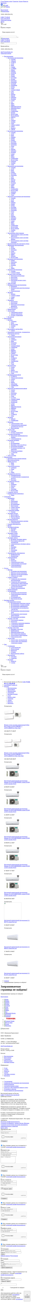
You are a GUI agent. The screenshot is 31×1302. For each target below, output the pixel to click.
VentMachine (14, 361)
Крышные (14, 286)
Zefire (12, 499)
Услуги (6, 568)
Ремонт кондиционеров (18, 588)
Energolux (14, 82)
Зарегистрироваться (6, 1267)
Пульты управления (17, 315)
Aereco (13, 338)
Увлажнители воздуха (14, 473)
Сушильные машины (17, 626)
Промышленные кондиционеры (17, 285)
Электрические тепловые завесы (20, 544)
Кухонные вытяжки (13, 440)
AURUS (13, 62)
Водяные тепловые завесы (19, 539)
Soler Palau (14, 384)
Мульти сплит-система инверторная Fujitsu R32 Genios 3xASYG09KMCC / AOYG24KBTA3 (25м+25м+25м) (16, 754)
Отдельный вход (16, 597)
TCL (12, 119)
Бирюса (13, 128)
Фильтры (10, 417)
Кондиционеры (8, 56)
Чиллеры (10, 292)
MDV (12, 103)
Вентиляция (7, 318)
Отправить (4, 1141)
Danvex (13, 486)
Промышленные (16, 475)
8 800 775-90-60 (5, 17)
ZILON (13, 530)
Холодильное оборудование (16, 233)
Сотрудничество (16, 647)
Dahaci (13, 70)
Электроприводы (16, 438)
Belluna (13, 294)
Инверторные (12, 309)
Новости (25, 1)
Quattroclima (14, 111)
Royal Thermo (15, 115)
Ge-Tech (13, 344)
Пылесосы (14, 621)
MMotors (13, 352)
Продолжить (4, 996)
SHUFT (13, 117)
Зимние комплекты (16, 314)
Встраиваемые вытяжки (18, 617)
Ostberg (13, 353)
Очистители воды (16, 637)
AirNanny (14, 321)
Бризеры (10, 320)
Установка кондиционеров (19, 571)
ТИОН (13, 129)
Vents (12, 373)
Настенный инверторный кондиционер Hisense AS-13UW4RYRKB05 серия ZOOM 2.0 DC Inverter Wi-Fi (17, 838)
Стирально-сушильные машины (20, 623)
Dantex (13, 76)
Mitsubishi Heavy (16, 108)
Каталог (6, 686)
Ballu (12, 65)
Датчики (13, 431)
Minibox (13, 350)
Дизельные (14, 534)
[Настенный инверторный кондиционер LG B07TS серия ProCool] (12, 919)
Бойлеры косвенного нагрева (19, 521)
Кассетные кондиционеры (15, 131)
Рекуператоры (12, 365)
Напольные (14, 501)
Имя (2, 1260)
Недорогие (11, 317)
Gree (12, 91)
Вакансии (14, 650)
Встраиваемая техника (14, 601)
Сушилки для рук (13, 492)
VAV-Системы (12, 455)
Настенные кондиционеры (15, 58)
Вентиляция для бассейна (15, 329)
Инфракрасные (15, 554)
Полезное (10, 659)
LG (12, 102)
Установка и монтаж (10, 1089)
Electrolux (14, 80)
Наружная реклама (16, 598)
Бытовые (13, 480)
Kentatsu (13, 99)
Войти (8, 7)
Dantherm (13, 484)
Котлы (9, 525)
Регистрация (4, 10)
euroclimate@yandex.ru (10, 685)
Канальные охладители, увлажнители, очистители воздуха (19, 332)
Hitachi (13, 96)
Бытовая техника (9, 600)
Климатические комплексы (16, 493)
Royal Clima (14, 114)
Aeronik (13, 59)
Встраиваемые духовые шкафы (20, 605)
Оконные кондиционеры (15, 269)
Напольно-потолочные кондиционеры (19, 196)
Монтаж (10, 569)
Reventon (13, 528)
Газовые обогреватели (14, 524)
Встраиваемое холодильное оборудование (19, 614)
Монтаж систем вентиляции (19, 574)
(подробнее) (15, 1294)
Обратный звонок (6, 20)
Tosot (12, 123)
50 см (12, 441)
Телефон (3, 1264)
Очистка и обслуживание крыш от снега (16, 1087)
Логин (2, 1250)
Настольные (14, 505)
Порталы (13, 560)
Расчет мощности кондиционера (13, 1090)
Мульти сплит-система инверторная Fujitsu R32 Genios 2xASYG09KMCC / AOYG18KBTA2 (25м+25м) (16, 726)
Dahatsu (13, 71)
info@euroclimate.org (7, 52)
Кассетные (14, 277)
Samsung (13, 161)
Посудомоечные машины (18, 633)
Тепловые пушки (13, 533)
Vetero (13, 126)
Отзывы (13, 652)
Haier (12, 93)
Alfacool (13, 61)
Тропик (13, 512)
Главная (6, 981)
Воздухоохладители (13, 460)
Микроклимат (8, 457)
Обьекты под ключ (16, 576)
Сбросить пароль (5, 1281)
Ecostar (13, 79)
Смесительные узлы (17, 423)
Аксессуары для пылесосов (19, 640)
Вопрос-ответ (8, 1)
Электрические (15, 522)
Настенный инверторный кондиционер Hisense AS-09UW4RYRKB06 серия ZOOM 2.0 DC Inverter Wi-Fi (17, 810)
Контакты (3, 3)
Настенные (14, 307)
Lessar (13, 100)
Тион (12, 327)
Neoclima (13, 489)
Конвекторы (14, 556)
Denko (13, 205)
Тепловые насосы (13, 513)
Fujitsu (13, 87)
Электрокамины (12, 557)
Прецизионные (15, 291)
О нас (2, 1)
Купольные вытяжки (17, 446)
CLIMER (13, 68)
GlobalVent (14, 347)
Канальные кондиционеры (15, 166)
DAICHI (13, 73)
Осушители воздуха (13, 481)
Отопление (7, 496)
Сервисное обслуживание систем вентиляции (18, 585)
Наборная (10, 422)
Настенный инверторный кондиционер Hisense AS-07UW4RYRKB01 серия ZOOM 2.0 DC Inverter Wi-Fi (17, 782)
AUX (12, 64)
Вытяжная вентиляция (14, 374)
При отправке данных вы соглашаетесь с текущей (14, 1146)
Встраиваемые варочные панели (20, 603)
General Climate (15, 90)
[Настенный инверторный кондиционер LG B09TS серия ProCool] (12, 945)
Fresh (12, 381)
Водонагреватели (13, 519)
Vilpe (12, 387)
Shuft (12, 356)
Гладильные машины (17, 620)
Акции (21, 1)
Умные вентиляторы (17, 378)
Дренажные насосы (16, 312)
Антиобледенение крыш (11, 1086)
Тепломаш (14, 531)
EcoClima (13, 77)
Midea (12, 105)
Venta (12, 464)
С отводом (14, 452)
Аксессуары (11, 310)
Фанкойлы (11, 300)
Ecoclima (13, 141)
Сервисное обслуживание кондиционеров (18, 579)
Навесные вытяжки (16, 451)
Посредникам (15, 649)
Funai (12, 88)
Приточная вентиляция (14, 336)
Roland (13, 112)
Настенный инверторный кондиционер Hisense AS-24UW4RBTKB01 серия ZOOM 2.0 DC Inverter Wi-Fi (17, 894)
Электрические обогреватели (16, 553)
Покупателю (11, 655)
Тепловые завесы (13, 537)
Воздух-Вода (15, 515)
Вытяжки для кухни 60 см (18, 445)
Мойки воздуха (12, 461)
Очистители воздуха (14, 466)
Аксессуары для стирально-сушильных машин (19, 642)
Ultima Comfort (15, 125)
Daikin (13, 74)
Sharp (12, 472)
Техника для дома (13, 618)
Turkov (13, 330)
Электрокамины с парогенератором (16, 565)
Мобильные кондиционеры (16, 245)
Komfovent (14, 402)
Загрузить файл (7, 1188)
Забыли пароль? (5, 1255)
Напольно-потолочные (17, 275)
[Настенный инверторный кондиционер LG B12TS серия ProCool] (12, 971)
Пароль (3, 1252)
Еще (5, 644)
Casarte (13, 67)
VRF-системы (12, 283)
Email (2, 1262)
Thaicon (13, 120)
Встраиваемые (15, 443)
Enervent (13, 394)
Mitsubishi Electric (16, 106)
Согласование (12, 591)
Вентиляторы (15, 428)
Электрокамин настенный (18, 563)
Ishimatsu (13, 97)
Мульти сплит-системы (14, 274)
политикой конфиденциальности (15, 1147)
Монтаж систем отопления (19, 573)
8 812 (10, 683)
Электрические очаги (17, 562)
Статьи (13, 662)
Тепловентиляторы (13, 527)
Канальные (14, 278)
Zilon (12, 362)
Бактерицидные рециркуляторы (17, 458)
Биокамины (11, 498)
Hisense (13, 94)
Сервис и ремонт (13, 577)
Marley (13, 370)
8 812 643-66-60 (5, 18)
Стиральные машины (17, 624)
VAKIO (13, 326)
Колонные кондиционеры (15, 259)
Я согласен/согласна (27, 1296)
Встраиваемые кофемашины (19, 606)
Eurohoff (13, 83)
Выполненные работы (17, 653)
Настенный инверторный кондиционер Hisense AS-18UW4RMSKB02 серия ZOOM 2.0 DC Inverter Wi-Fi (17, 866)
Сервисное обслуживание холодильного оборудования (19, 582)
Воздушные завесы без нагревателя (17, 541)
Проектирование (12, 589)
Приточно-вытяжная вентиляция (17, 388)
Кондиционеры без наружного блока (18, 243)
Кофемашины (15, 630)
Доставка (13, 656)
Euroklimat (14, 85)
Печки (13, 559)
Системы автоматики (14, 434)
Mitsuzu (13, 256)
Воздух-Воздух (15, 516)
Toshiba (13, 122)
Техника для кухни (13, 627)
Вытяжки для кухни (17, 629)
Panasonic (14, 109)
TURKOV (14, 358)
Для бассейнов (15, 518)
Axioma (13, 271)
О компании (11, 646)
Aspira (13, 367)
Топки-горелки (15, 507)
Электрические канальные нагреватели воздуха (19, 425)
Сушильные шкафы (13, 510)
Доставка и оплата (9, 1074)
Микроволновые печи (17, 632)
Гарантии (15, 1)
